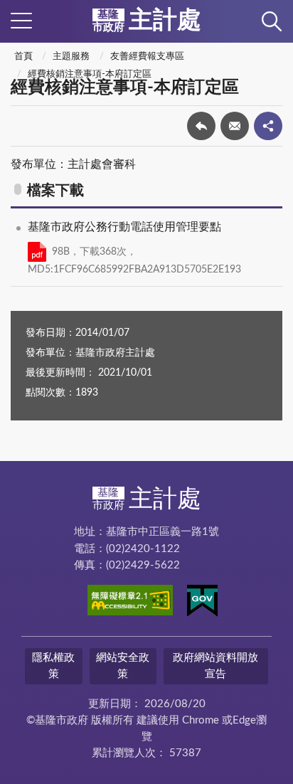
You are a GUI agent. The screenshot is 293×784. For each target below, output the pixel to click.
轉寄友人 (234, 126)
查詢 (271, 21)
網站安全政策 (122, 665)
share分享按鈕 (268, 126)
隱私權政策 (53, 665)
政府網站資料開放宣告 (215, 665)
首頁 (23, 56)
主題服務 (71, 56)
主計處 (146, 21)
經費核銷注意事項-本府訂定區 (89, 74)
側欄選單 (21, 21)
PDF (37, 252)
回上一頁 (201, 126)
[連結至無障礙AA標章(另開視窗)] (130, 602)
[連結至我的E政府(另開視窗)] (202, 603)
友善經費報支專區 (147, 56)
